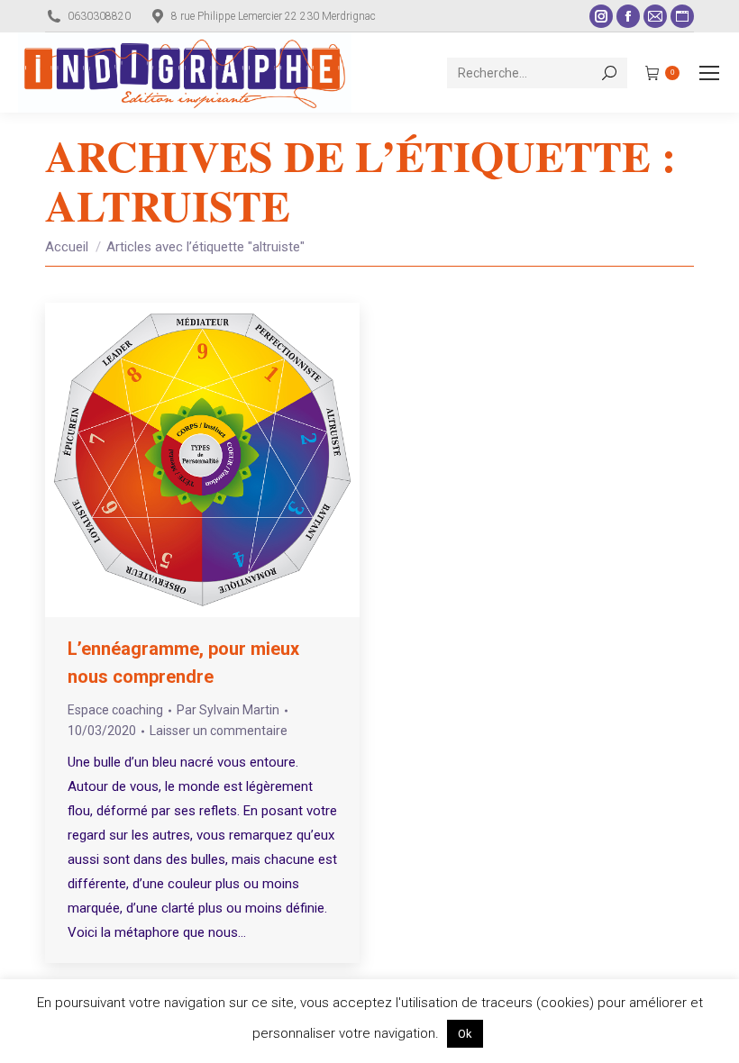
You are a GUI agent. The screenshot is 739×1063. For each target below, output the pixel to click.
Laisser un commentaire (218, 730)
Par (228, 710)
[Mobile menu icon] (709, 73)
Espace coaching (115, 710)
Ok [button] (465, 1033)
